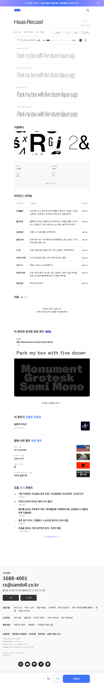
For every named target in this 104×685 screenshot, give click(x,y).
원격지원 (41, 634)
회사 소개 (18, 608)
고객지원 (6, 618)
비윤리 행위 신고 (54, 634)
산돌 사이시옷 (24, 611)
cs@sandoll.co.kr (21, 585)
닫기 (98, 3)
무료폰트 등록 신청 (45, 625)
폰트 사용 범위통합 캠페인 (82, 608)
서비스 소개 (29, 608)
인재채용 (52, 608)
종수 (17, 166)
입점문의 (31, 625)
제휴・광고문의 (19, 625)
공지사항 (17, 618)
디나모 (18, 339)
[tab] (80, 40)
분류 (17, 173)
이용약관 (6, 634)
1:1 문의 (29, 597)
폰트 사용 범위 (67, 618)
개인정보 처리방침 (19, 634)
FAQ (10, 597)
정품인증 (27, 618)
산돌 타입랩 (41, 608)
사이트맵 (32, 634)
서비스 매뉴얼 (52, 618)
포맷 (53, 173)
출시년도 (55, 166)
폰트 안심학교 (63, 608)
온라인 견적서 (39, 618)
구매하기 (76, 679)
